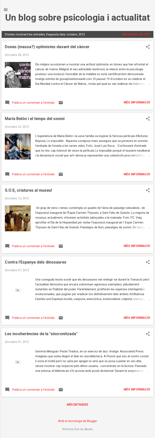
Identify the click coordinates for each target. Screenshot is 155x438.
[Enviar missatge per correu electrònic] (60, 104)
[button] (147, 47)
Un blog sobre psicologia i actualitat (77, 17)
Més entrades (77, 404)
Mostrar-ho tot (136, 34)
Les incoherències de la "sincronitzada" (41, 333)
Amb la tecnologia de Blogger (77, 421)
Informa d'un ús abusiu (77, 429)
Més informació (137, 102)
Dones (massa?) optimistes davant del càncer (47, 46)
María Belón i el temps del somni (35, 118)
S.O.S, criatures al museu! (28, 190)
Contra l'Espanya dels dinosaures (35, 262)
